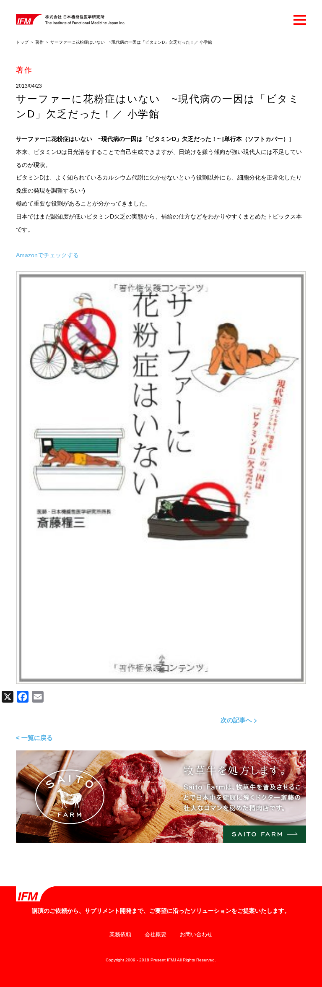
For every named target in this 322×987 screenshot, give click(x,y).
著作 (39, 42)
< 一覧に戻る (34, 737)
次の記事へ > (239, 719)
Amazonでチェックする (47, 255)
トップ (22, 42)
